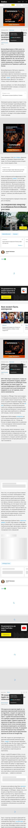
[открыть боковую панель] (23, 2)
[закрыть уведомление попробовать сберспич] (22, 34)
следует (7, 748)
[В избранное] (26, 30)
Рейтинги (18, 5)
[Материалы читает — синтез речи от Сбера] (22, 30)
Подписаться (6, 297)
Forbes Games (8, 5)
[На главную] (4, 1)
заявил (8, 77)
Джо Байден (17, 157)
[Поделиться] (24, 30)
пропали (23, 793)
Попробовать (13, 40)
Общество (4, 325)
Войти (19, 1)
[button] (26, 2)
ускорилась (19, 416)
